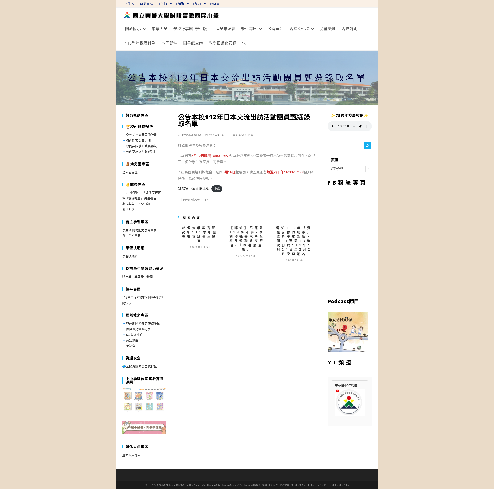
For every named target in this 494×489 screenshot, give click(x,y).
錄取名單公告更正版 (193, 188)
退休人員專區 (131, 455)
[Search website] (244, 43)
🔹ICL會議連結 (132, 335)
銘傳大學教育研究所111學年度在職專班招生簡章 (200, 234)
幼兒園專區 (130, 172)
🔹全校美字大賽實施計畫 (139, 135)
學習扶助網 (130, 256)
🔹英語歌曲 (130, 340)
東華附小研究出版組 (191, 135)
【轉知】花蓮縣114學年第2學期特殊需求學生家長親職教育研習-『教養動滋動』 (247, 239)
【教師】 (180, 3)
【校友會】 (215, 3)
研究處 (249, 135)
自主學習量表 (131, 235)
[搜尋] (367, 145)
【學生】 (163, 3)
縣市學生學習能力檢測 (137, 277)
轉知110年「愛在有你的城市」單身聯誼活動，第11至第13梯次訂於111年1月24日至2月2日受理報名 (294, 241)
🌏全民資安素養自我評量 (139, 366)
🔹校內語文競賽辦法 (136, 140)
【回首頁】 (129, 3)
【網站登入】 (147, 3)
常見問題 (128, 209)
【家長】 (197, 3)
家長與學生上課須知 (136, 204)
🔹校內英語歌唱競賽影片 (139, 151)
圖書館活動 (238, 135)
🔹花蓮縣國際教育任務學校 (141, 323)
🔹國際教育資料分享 (136, 329)
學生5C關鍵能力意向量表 (139, 230)
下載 (217, 188)
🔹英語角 (128, 346)
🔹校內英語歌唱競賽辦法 (139, 146)
